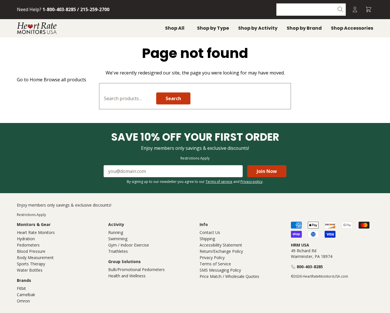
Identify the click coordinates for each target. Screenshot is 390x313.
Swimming (117, 238)
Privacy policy (251, 181)
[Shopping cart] (368, 10)
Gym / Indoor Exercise (128, 245)
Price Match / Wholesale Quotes (229, 276)
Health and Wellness (127, 275)
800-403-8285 (310, 266)
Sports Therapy (31, 263)
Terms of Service (215, 263)
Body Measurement (35, 257)
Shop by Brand (304, 28)
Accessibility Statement (221, 245)
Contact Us (210, 232)
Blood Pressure (31, 251)
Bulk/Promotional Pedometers (136, 269)
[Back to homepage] (37, 28)
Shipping (207, 238)
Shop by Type (213, 28)
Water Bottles (30, 270)
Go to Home (30, 79)
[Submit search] (340, 9)
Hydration (26, 238)
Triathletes (118, 251)
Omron (23, 301)
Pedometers (28, 245)
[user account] (354, 10)
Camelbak (26, 294)
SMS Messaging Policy (220, 270)
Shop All (174, 28)
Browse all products (65, 79)
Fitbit (21, 288)
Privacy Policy (212, 257)
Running (115, 232)
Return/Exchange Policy (221, 251)
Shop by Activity (258, 28)
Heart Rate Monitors (36, 232)
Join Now (267, 171)
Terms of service (219, 181)
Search (173, 98)
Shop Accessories (352, 28)
